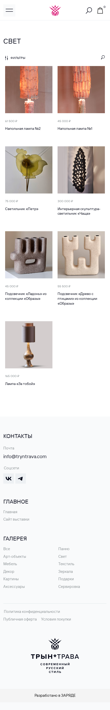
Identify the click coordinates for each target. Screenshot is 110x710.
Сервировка (69, 586)
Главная (10, 511)
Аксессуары (14, 586)
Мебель (10, 563)
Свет (62, 556)
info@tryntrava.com (25, 456)
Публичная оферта (20, 619)
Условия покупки (56, 619)
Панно (64, 548)
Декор (8, 571)
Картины (11, 578)
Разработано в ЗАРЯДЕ (55, 695)
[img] (100, 10)
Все (6, 548)
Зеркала (65, 571)
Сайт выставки (16, 519)
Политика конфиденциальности (32, 611)
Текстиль (66, 563)
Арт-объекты (14, 556)
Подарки (66, 578)
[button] (9, 10)
